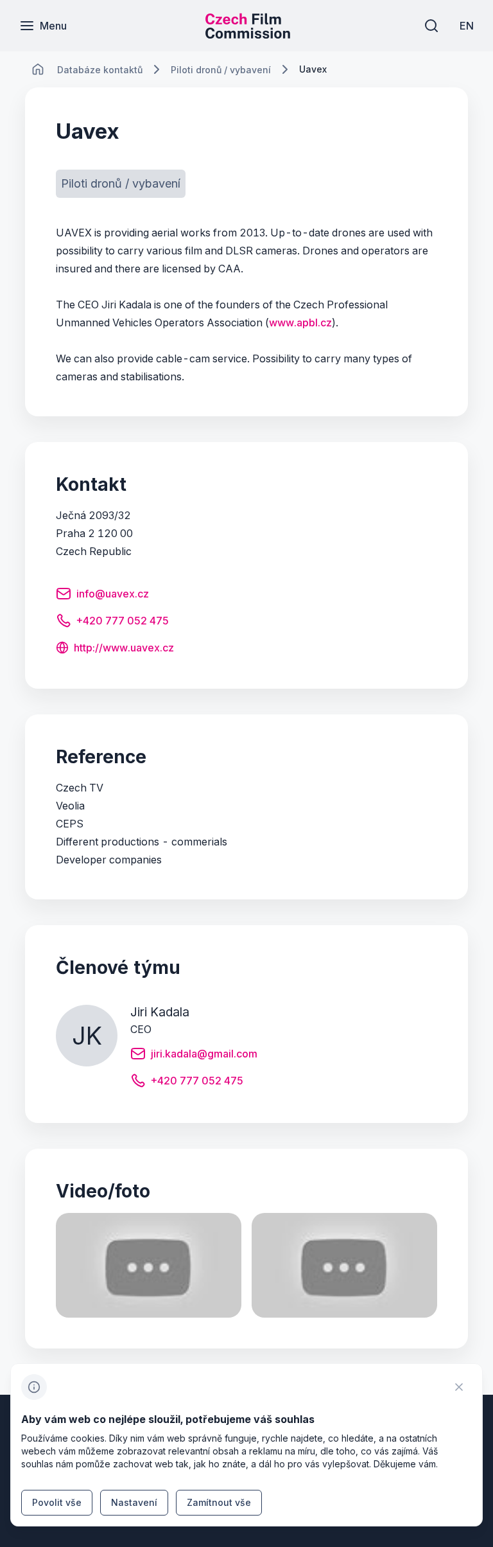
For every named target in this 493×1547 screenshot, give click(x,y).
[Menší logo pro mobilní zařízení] (247, 34)
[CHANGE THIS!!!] (38, 69)
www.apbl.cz (300, 322)
